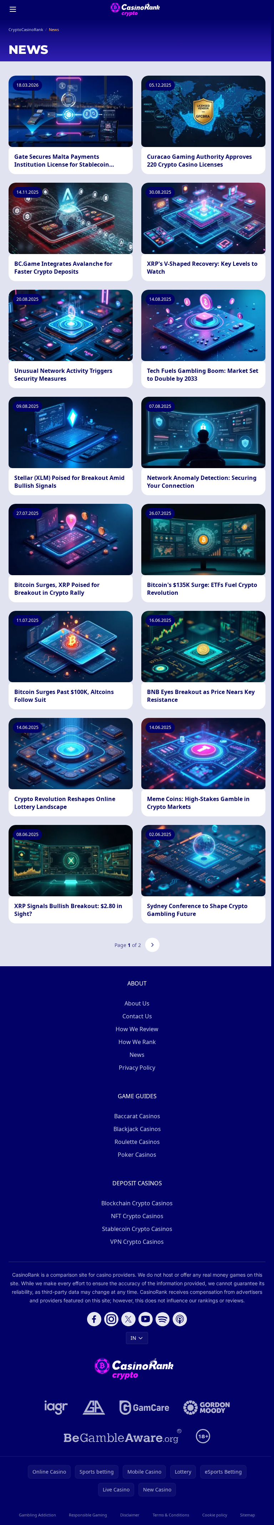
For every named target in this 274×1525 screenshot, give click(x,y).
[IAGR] (56, 1407)
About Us (137, 1003)
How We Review (137, 1029)
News (137, 1055)
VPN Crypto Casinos (137, 1242)
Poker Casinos (137, 1155)
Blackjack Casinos (137, 1129)
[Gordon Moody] (206, 1407)
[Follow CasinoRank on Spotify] (163, 1319)
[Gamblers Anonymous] (93, 1407)
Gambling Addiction (37, 1515)
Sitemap (247, 1515)
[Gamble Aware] (123, 1436)
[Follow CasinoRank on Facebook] (94, 1319)
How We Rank (137, 1042)
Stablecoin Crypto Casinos (137, 1229)
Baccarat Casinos (137, 1116)
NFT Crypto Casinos (137, 1216)
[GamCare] (144, 1407)
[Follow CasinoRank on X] (128, 1319)
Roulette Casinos (137, 1142)
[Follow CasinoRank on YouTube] (145, 1319)
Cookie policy (214, 1515)
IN (133, 1337)
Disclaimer (129, 1515)
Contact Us (137, 1016)
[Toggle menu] (13, 9)
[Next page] (152, 945)
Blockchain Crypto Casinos (137, 1203)
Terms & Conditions (171, 1515)
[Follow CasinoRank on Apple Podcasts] (180, 1319)
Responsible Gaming (88, 1515)
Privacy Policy (137, 1067)
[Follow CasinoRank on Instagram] (111, 1319)
